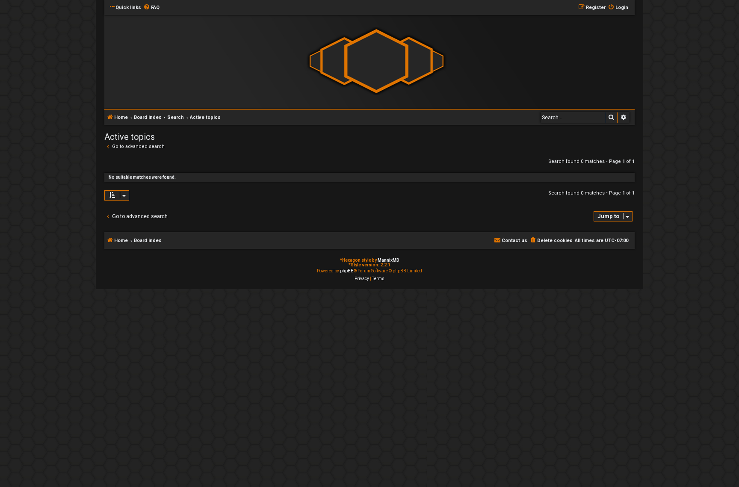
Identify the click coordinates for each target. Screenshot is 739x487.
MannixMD (388, 260)
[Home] (376, 61)
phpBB (347, 271)
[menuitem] (151, 8)
